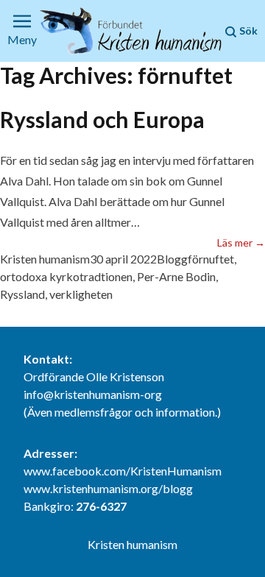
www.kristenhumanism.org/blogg (108, 488)
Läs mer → (241, 242)
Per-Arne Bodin (176, 276)
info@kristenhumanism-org (93, 394)
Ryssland (22, 294)
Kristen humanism (45, 259)
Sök (247, 30)
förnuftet (211, 259)
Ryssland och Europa (102, 119)
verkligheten (81, 294)
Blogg (172, 259)
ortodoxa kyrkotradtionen (66, 276)
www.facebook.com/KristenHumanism (123, 471)
